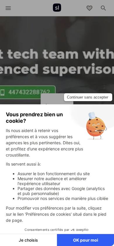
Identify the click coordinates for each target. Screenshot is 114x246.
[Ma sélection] (89, 8)
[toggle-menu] (8, 8)
